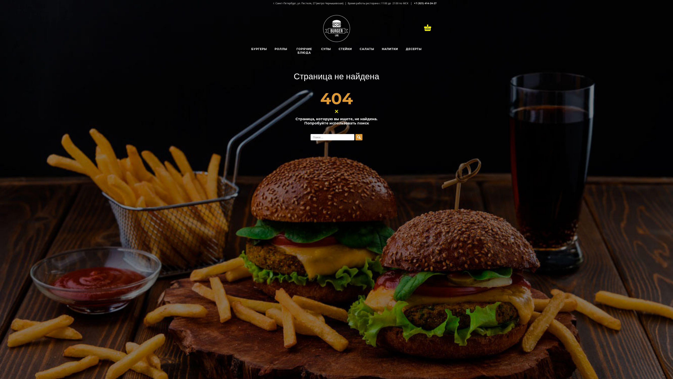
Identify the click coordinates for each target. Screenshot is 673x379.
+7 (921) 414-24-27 (425, 3)
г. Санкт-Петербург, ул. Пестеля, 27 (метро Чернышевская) (308, 3)
